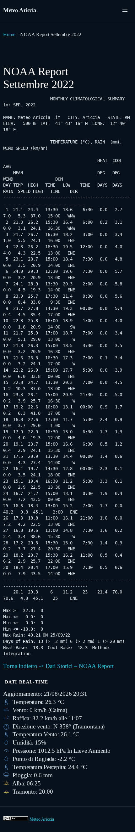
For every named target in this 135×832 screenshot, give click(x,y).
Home (9, 34)
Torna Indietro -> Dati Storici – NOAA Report (58, 666)
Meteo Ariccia (19, 10)
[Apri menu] (125, 10)
